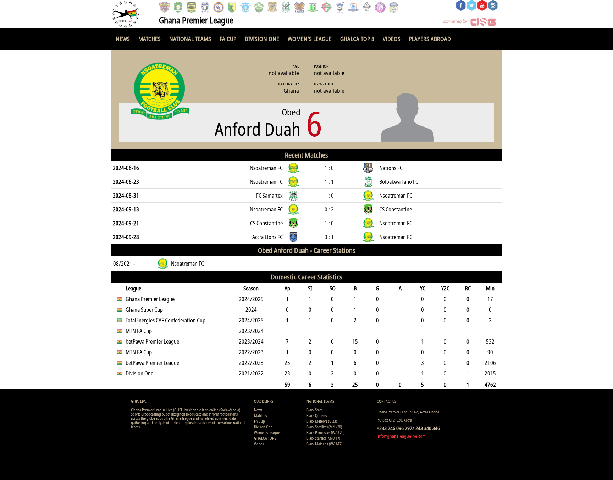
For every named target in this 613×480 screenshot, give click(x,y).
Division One (262, 39)
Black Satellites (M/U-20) (324, 426)
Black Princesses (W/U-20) (325, 432)
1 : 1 (329, 182)
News (123, 39)
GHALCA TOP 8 (357, 39)
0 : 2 (329, 209)
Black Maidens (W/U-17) (324, 443)
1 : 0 (329, 168)
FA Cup (228, 39)
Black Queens (316, 415)
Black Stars (314, 409)
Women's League (310, 39)
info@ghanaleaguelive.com (401, 436)
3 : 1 (329, 237)
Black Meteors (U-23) (321, 421)
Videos (392, 39)
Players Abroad (430, 39)
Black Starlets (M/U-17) (323, 438)
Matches (149, 39)
